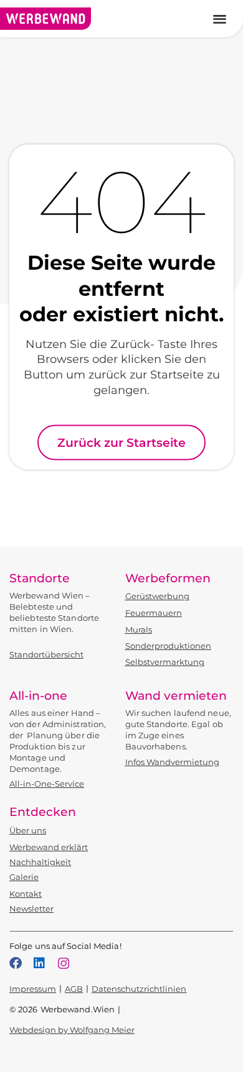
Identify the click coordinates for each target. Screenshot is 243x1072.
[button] (220, 19)
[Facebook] (15, 963)
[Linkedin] (39, 963)
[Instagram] (63, 963)
